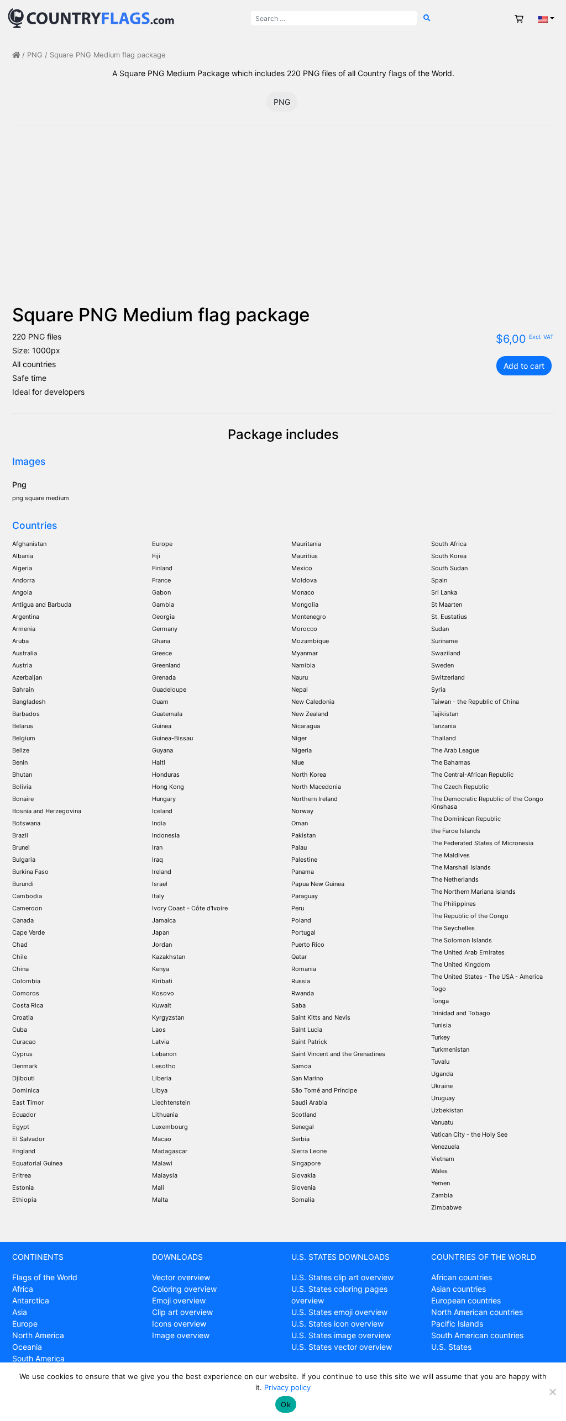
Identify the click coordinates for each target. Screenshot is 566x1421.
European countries (466, 1300)
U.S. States (451, 1346)
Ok (286, 1404)
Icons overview (179, 1323)
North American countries (477, 1312)
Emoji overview (179, 1300)
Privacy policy (287, 1387)
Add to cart (524, 365)
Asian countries (458, 1288)
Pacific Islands (457, 1323)
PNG (35, 55)
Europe (25, 1323)
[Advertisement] (283, 221)
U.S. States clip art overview (342, 1277)
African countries (461, 1277)
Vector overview (181, 1277)
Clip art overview (182, 1312)
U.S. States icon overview (337, 1323)
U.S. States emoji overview (339, 1312)
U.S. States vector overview (341, 1346)
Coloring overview (184, 1288)
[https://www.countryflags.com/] (90, 17)
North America (38, 1335)
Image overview (180, 1335)
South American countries (477, 1335)
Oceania (27, 1346)
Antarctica (30, 1300)
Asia (19, 1312)
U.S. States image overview (341, 1335)
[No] (552, 1391)
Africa (22, 1288)
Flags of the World (44, 1277)
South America (38, 1358)
